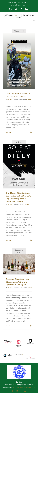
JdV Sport (10, 99)
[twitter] (17, 391)
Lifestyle (28, 99)
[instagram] (13, 391)
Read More (8, 132)
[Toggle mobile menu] (34, 20)
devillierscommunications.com (24, 387)
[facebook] (21, 391)
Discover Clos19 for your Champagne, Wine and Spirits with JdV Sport (17, 282)
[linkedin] (25, 391)
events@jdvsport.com (19, 5)
